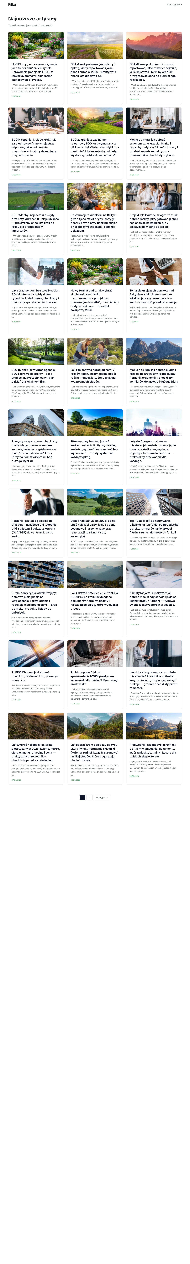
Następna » (102, 797)
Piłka (12, 4)
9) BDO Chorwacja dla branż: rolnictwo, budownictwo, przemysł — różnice (35, 676)
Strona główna (174, 4)
